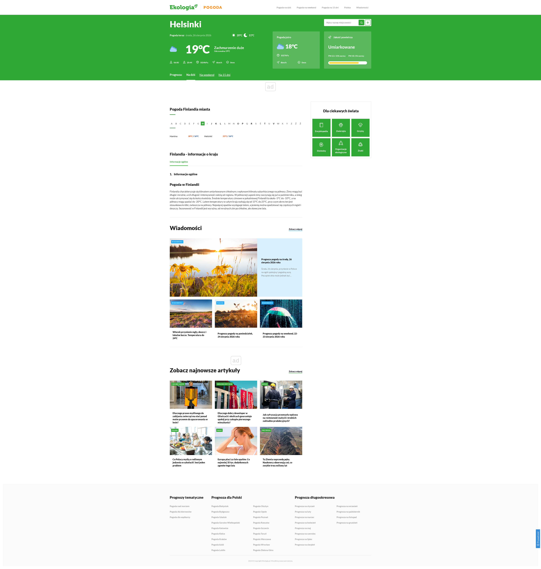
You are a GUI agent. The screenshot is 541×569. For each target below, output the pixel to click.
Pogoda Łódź (217, 545)
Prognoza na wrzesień (347, 506)
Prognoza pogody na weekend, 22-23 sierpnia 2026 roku (280, 335)
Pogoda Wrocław (261, 545)
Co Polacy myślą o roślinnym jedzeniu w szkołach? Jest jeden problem (189, 462)
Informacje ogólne (179, 161)
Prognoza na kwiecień (305, 523)
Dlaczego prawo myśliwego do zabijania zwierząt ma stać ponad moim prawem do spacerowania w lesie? (190, 418)
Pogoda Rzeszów (261, 523)
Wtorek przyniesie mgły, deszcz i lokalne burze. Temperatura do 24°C (189, 335)
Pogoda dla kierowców (180, 512)
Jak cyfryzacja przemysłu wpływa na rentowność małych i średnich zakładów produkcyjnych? (280, 417)
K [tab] (216, 123)
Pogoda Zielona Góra (263, 550)
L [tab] (220, 123)
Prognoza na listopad (347, 517)
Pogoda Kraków (219, 539)
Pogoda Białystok (219, 506)
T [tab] (265, 123)
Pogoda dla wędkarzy (180, 517)
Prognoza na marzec (304, 517)
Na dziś (190, 74)
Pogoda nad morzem (179, 506)
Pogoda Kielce (218, 534)
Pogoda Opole (260, 512)
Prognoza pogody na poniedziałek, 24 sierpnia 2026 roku (235, 335)
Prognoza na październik (348, 512)
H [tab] (203, 123)
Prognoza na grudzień (347, 523)
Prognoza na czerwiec (305, 534)
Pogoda (213, 7)
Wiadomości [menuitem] (362, 7)
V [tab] (273, 123)
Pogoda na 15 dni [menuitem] (330, 7)
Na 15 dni (224, 74)
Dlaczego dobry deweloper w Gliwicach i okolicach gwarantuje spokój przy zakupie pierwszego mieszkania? (235, 418)
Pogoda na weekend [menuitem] (306, 7)
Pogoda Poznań (260, 517)
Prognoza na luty (303, 512)
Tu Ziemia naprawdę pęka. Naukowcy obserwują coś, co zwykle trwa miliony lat (277, 462)
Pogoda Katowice (219, 528)
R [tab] (251, 123)
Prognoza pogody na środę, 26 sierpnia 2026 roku (276, 261)
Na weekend (206, 74)
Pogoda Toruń (260, 534)
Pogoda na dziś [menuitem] (284, 7)
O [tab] (238, 123)
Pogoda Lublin (218, 550)
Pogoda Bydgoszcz (220, 512)
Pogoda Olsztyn (260, 506)
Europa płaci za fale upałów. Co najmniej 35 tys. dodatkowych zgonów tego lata (234, 462)
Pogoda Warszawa (262, 539)
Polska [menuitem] (347, 7)
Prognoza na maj (303, 528)
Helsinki (208, 136)
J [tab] (211, 123)
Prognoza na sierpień (305, 545)
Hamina (173, 136)
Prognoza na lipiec (303, 539)
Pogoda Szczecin (261, 528)
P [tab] (242, 123)
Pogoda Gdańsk (219, 517)
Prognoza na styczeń (305, 506)
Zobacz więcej (295, 229)
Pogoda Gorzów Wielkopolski (225, 523)
